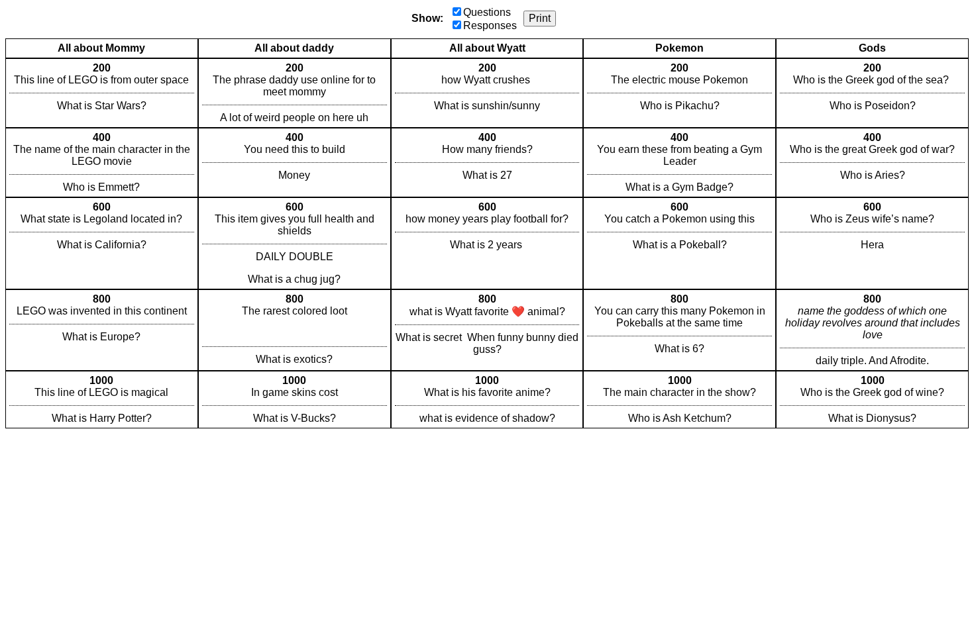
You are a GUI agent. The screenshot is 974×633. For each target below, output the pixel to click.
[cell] (101, 93)
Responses (490, 25)
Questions (487, 12)
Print (540, 18)
